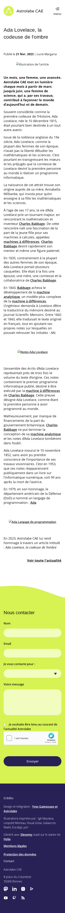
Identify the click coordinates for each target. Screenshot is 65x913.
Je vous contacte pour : (19, 664)
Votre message (14, 684)
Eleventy (26, 835)
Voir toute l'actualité (44, 560)
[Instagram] (23, 889)
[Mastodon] (6, 889)
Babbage (24, 288)
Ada (33, 502)
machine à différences (29, 301)
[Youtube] (6, 897)
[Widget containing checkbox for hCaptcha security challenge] (31, 738)
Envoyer (33, 761)
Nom (7, 623)
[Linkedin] (14, 889)
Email (7, 644)
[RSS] (23, 897)
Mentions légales (15, 846)
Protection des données (20, 854)
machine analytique (46, 434)
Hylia (7, 839)
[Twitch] (14, 897)
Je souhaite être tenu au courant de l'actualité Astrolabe (30, 726)
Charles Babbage (32, 224)
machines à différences (21, 241)
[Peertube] (32, 889)
